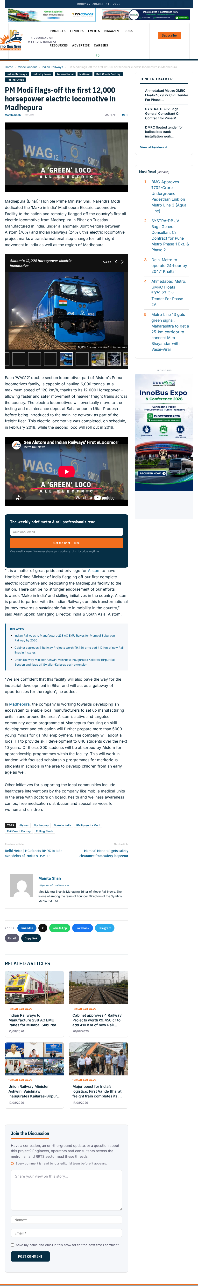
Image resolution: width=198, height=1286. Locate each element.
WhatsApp (60, 928)
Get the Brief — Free (66, 543)
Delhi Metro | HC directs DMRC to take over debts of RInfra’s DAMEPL (34, 853)
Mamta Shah (13, 115)
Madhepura (19, 704)
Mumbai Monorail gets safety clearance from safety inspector (103, 853)
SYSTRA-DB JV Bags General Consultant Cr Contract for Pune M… (162, 113)
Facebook (82, 928)
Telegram (104, 928)
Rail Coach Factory (108, 74)
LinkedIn (27, 928)
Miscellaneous (27, 67)
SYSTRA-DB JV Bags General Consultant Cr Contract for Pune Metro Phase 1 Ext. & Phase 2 (170, 235)
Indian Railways (52, 67)
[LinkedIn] (164, 4)
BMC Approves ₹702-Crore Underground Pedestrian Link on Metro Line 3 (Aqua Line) (168, 196)
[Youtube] (179, 4)
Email (12, 938)
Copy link (31, 938)
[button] (98, 55)
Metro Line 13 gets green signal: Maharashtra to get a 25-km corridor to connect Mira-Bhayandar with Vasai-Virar (170, 332)
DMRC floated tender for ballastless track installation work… (164, 131)
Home (9, 67)
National (84, 74)
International (65, 74)
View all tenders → (154, 147)
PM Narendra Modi (88, 825)
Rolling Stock (15, 79)
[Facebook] (187, 4)
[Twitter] (171, 4)
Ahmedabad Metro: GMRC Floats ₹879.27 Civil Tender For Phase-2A (168, 293)
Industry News (42, 74)
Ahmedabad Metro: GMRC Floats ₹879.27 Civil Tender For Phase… (166, 95)
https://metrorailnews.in (53, 885)
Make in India (62, 825)
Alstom (94, 570)
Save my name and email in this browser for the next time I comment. (68, 1245)
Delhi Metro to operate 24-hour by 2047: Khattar (169, 265)
